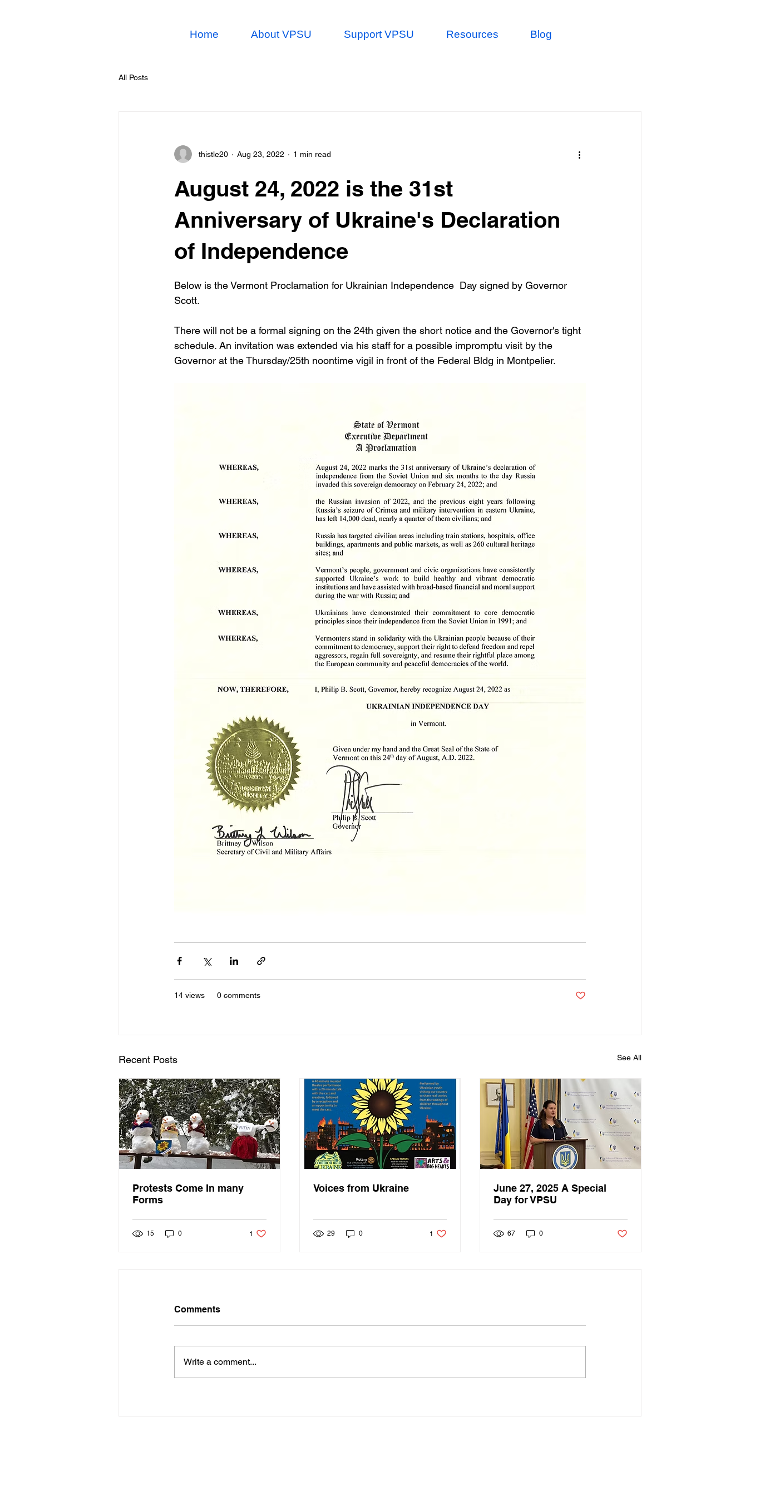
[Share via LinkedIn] (234, 961)
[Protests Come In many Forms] (199, 1124)
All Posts (133, 77)
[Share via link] (261, 961)
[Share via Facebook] (179, 961)
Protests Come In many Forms (188, 1194)
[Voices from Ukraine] (380, 1124)
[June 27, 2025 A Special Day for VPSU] (560, 1124)
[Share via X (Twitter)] (206, 961)
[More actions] (579, 154)
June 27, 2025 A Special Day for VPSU (549, 1194)
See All (629, 1057)
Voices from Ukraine (361, 1188)
